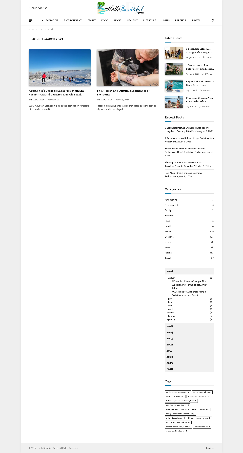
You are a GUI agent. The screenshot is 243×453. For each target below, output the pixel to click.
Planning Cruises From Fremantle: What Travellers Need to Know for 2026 (199, 99)
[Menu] (30, 20)
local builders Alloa (200, 409)
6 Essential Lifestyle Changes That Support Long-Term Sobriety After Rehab (199, 50)
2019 (169, 363)
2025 (169, 326)
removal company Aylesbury (178, 427)
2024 (169, 332)
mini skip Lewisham (175, 418)
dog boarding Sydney (202, 392)
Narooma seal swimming (199, 418)
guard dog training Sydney (177, 405)
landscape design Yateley (177, 409)
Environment (73, 20)
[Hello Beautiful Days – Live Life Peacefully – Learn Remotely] (121, 8)
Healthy (132, 20)
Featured (169, 215)
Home (117, 20)
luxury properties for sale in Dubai (180, 414)
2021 (169, 350)
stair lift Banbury (202, 427)
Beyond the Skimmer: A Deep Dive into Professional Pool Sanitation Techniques (200, 83)
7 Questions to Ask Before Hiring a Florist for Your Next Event (199, 67)
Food (104, 20)
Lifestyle (149, 20)
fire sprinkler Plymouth (198, 396)
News (167, 247)
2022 (169, 344)
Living (166, 20)
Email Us (210, 448)
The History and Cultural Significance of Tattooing (123, 92)
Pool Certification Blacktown (178, 422)
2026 (169, 271)
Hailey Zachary (37, 99)
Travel (196, 20)
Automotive (50, 20)
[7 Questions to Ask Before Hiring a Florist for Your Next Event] (174, 69)
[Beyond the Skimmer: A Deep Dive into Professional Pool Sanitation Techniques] (174, 86)
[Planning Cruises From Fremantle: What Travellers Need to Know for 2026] (174, 102)
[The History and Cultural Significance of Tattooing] (128, 67)
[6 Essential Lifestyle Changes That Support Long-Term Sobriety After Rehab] (174, 53)
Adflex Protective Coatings (177, 392)
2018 (169, 369)
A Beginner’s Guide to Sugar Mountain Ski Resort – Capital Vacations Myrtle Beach (56, 92)
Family (91, 20)
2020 (169, 357)
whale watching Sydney (176, 431)
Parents (180, 20)
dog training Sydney (175, 396)
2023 (169, 338)
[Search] (212, 20)
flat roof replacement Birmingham (181, 401)
